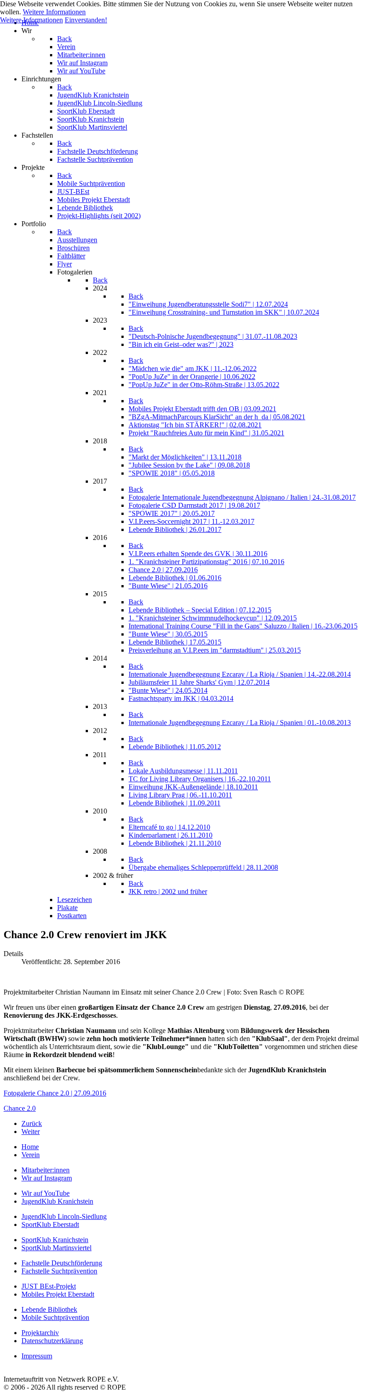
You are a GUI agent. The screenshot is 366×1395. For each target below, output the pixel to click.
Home (30, 1147)
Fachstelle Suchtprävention (59, 1271)
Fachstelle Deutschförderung (61, 1263)
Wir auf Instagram (46, 1178)
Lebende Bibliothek (49, 1309)
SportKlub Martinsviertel (56, 1248)
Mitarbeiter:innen (45, 1170)
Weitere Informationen (54, 12)
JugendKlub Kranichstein (57, 1201)
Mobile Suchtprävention (55, 1317)
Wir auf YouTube (45, 1193)
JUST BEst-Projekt (48, 1286)
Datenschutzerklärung (52, 1340)
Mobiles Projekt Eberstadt (57, 1294)
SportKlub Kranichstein (54, 1239)
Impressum (36, 1356)
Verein (30, 1155)
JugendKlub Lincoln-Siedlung (64, 1216)
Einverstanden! (86, 20)
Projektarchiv (40, 1332)
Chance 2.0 (20, 1108)
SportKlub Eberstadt (50, 1224)
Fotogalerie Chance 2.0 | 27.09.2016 (55, 1093)
